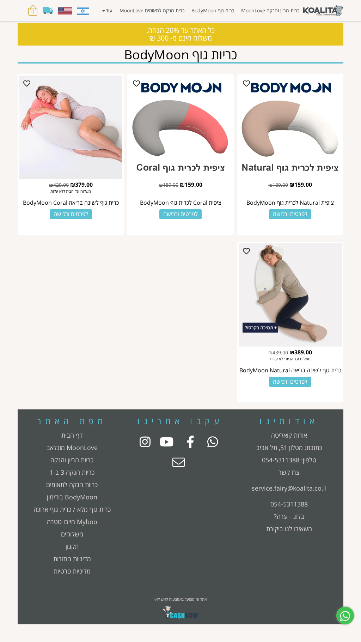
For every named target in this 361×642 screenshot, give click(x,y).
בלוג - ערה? (289, 516)
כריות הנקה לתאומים (72, 484)
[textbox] (289, 447)
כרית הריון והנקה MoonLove (270, 10)
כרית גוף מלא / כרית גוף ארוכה (72, 509)
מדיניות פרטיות (72, 571)
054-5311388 (280, 460)
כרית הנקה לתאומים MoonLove (152, 10)
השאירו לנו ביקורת (289, 528)
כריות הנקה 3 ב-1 (72, 472)
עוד (109, 10)
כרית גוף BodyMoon (212, 10)
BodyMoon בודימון (72, 497)
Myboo (87, 521)
